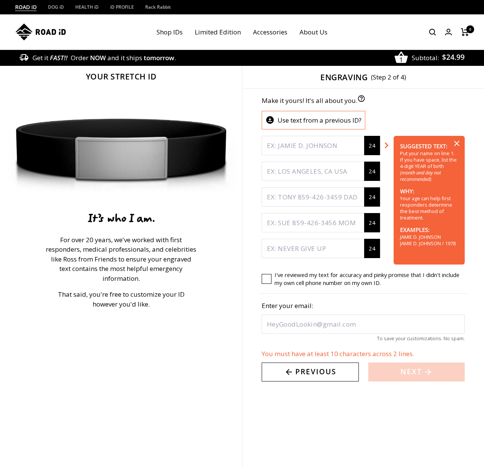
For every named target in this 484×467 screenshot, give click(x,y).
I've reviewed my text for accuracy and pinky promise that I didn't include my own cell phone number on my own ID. (367, 278)
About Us (313, 32)
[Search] (432, 32)
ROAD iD (26, 7)
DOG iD (56, 7)
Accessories (270, 32)
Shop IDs (170, 32)
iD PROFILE (122, 7)
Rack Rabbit (158, 7)
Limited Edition (218, 32)
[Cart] (465, 32)
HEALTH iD (87, 7)
